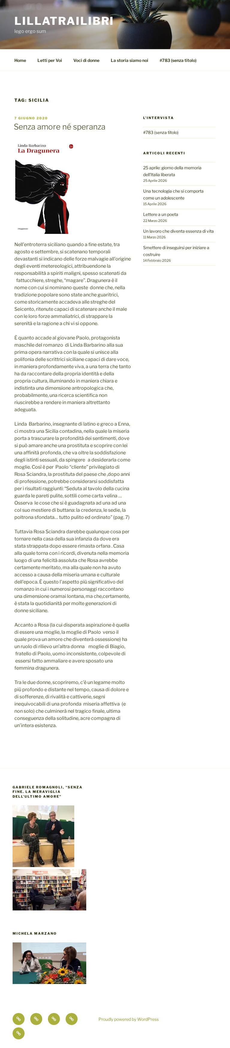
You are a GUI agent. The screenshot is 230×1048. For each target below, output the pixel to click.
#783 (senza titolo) (178, 60)
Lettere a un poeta (160, 214)
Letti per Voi (49, 60)
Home (20, 60)
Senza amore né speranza (59, 126)
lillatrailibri (64, 21)
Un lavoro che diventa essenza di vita (178, 231)
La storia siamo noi (129, 60)
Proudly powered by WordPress (129, 1019)
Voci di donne (86, 60)
